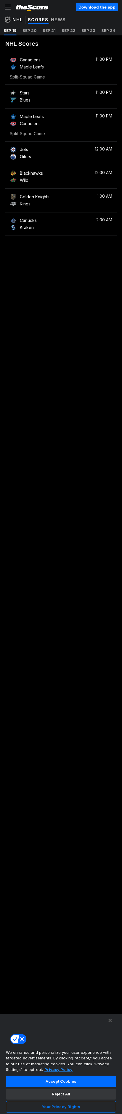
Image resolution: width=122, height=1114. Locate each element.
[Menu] (8, 7)
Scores (38, 19)
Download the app (96, 7)
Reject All (61, 1094)
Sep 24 (108, 30)
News (58, 19)
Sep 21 (49, 30)
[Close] (110, 1020)
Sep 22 (69, 30)
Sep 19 (10, 30)
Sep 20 (30, 30)
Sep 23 (88, 30)
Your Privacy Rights (61, 1106)
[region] (61, 1064)
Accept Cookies (61, 1081)
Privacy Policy (58, 1069)
